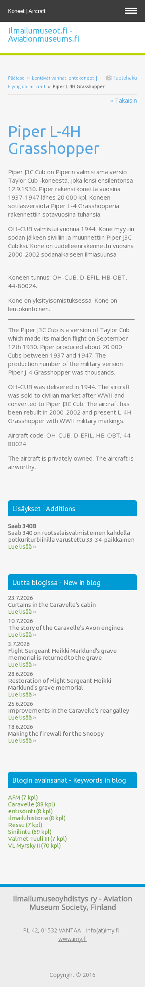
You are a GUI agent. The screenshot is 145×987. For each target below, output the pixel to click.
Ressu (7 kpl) (25, 824)
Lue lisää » (22, 546)
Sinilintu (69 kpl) (30, 831)
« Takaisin (123, 100)
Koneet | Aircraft (27, 11)
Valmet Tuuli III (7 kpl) (37, 838)
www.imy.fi (72, 939)
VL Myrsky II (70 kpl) (34, 845)
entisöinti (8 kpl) (30, 811)
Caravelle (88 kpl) (31, 804)
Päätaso (16, 78)
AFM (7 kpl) (23, 797)
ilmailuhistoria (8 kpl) (37, 817)
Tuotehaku (124, 77)
